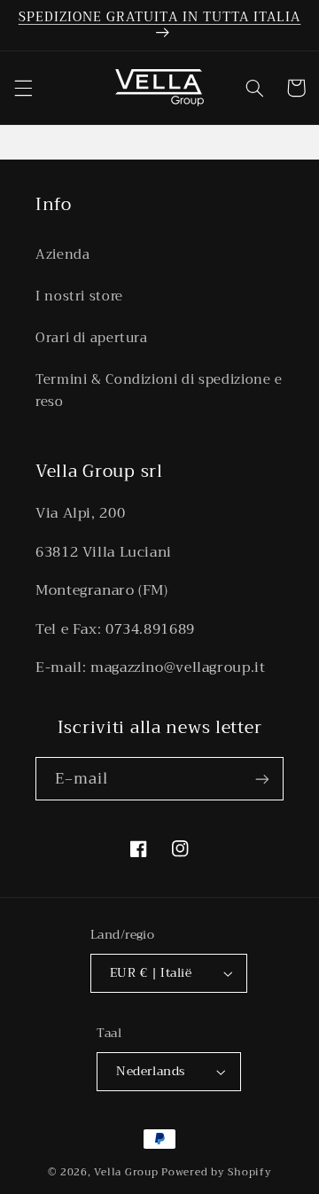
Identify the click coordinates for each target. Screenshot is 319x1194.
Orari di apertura (91, 337)
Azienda (62, 254)
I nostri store (79, 296)
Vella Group (126, 1172)
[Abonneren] (262, 778)
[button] (23, 87)
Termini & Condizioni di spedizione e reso (159, 391)
